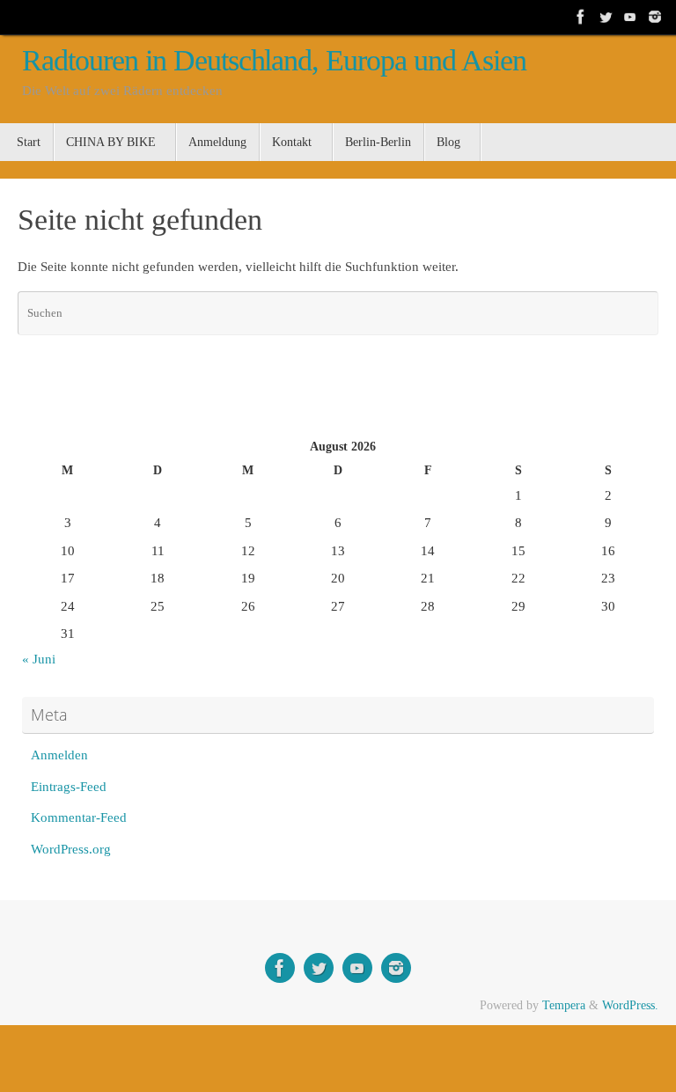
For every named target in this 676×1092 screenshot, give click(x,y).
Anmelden (59, 755)
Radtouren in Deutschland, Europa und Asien (274, 60)
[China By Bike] (605, 16)
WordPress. (630, 1005)
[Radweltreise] (581, 16)
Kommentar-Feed (79, 817)
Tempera (563, 1005)
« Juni (38, 659)
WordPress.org (71, 849)
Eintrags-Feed (69, 787)
